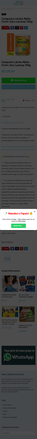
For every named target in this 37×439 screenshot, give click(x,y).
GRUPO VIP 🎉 (18, 226)
